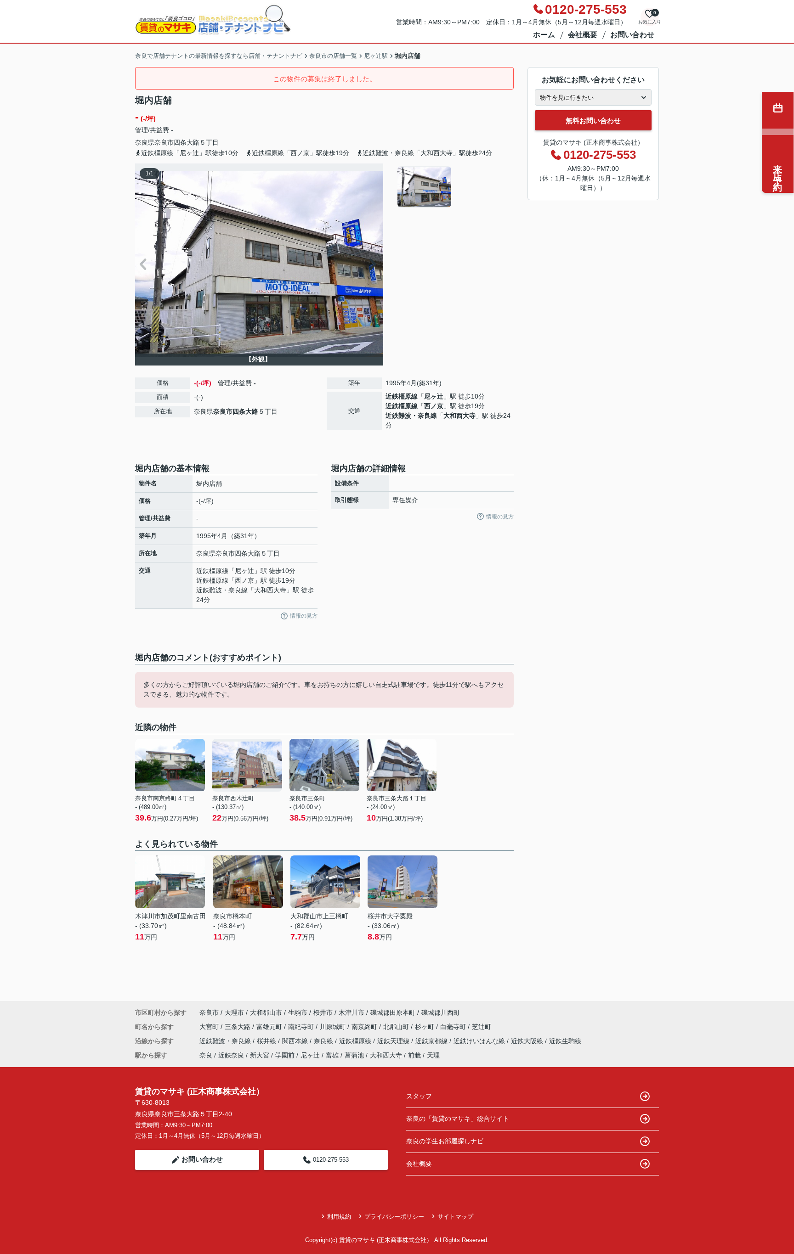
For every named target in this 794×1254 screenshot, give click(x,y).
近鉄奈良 (231, 1055)
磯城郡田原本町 (392, 1012)
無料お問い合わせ (593, 120)
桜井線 (267, 1041)
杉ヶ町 (425, 1026)
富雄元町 (270, 1026)
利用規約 (339, 1216)
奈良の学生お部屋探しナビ (444, 1141)
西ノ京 (433, 406)
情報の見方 (304, 616)
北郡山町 (397, 1026)
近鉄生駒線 (565, 1041)
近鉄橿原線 (402, 396)
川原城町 (333, 1026)
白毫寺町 (454, 1026)
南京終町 (365, 1026)
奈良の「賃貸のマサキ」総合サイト (457, 1118)
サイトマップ (455, 1216)
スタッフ (419, 1096)
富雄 (332, 1055)
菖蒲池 (354, 1055)
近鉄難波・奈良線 (411, 415)
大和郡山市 (266, 1012)
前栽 (414, 1055)
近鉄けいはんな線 (480, 1041)
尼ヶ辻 (433, 396)
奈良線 (324, 1041)
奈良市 (164, 142)
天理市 (234, 1012)
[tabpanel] (454, 186)
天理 (433, 1055)
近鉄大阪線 (528, 1041)
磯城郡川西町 (440, 1012)
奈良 (205, 1055)
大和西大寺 (459, 415)
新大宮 (259, 1055)
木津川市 (351, 1012)
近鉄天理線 (394, 1041)
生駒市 (297, 1012)
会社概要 (582, 35)
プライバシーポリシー (394, 1216)
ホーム (544, 35)
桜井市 (323, 1012)
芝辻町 (481, 1026)
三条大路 (238, 1026)
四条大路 (186, 142)
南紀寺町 (302, 1026)
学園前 (285, 1055)
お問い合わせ (632, 35)
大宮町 (210, 1026)
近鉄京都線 (432, 1041)
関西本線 (296, 1041)
